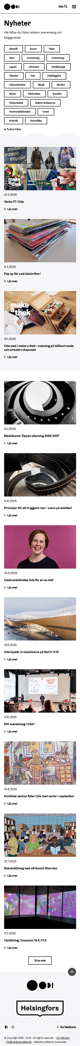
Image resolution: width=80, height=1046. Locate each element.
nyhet (12, 93)
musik (41, 84)
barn (12, 57)
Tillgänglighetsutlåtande (19, 1042)
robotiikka (36, 120)
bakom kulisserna (45, 102)
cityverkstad (16, 102)
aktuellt (13, 48)
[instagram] (13, 1027)
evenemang (33, 57)
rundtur (57, 93)
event (46, 111)
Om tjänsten (63, 1037)
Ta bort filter (14, 129)
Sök (61, 6)
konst (33, 48)
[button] (74, 6)
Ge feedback (68, 1027)
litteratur (34, 66)
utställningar (58, 66)
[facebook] (6, 1027)
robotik (13, 120)
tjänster (13, 75)
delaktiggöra (54, 75)
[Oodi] (11, 7)
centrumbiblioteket (19, 111)
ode (33, 75)
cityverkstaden (17, 84)
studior (61, 84)
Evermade (60, 1042)
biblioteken (34, 93)
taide (52, 48)
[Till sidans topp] (72, 972)
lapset (12, 66)
